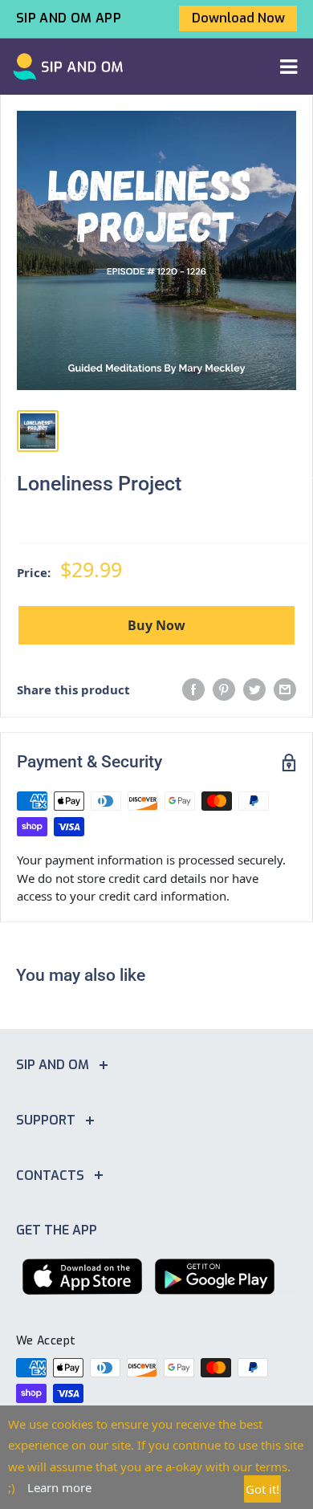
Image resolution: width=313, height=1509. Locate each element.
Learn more (59, 1487)
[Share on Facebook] (193, 689)
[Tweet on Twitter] (254, 689)
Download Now (238, 18)
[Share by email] (285, 689)
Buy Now (156, 625)
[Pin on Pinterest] (224, 689)
